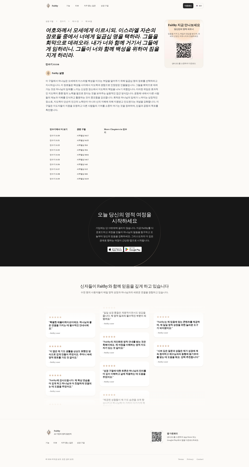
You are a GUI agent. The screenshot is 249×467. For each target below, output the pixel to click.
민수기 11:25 (55, 159)
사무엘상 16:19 (83, 178)
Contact (200, 459)
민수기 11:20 (55, 135)
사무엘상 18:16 (83, 154)
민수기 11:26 (55, 164)
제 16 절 (88, 21)
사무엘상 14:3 (82, 164)
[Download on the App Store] (115, 249)
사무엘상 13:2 (82, 169)
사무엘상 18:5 (82, 174)
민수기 (62, 21)
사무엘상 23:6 (82, 150)
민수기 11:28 (55, 174)
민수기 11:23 (55, 150)
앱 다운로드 (172, 433)
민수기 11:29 (55, 178)
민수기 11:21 (55, 140)
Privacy (190, 459)
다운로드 (188, 5)
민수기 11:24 (55, 154)
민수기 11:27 (55, 169)
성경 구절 (49, 21)
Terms (181, 459)
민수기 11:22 (55, 145)
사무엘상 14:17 (83, 159)
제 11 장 (75, 21)
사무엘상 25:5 (82, 145)
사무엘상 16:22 (83, 140)
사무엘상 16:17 (83, 135)
